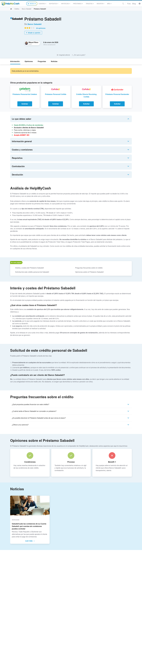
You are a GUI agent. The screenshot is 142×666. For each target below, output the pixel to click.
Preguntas (42, 61)
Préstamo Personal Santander (117, 94)
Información (15, 61)
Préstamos (77, 4)
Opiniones (29, 61)
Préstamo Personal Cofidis (55, 94)
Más (108, 4)
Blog (134, 3)
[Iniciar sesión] (139, 3)
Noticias (54, 61)
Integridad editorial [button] (64, 55)
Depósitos (53, 4)
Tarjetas (89, 4)
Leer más (29, 541)
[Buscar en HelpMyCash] (123, 3)
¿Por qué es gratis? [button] (79, 55)
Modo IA (33, 4)
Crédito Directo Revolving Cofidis (86, 95)
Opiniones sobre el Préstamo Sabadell (89, 272)
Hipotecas (65, 4)
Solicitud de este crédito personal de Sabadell (32, 272)
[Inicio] (10, 3)
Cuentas (42, 4)
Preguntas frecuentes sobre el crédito (89, 268)
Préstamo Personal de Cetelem (25, 94)
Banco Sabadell (26, 9)
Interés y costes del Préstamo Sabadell (29, 268)
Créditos (16, 9)
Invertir (100, 4)
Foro (129, 3)
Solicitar (25, 104)
